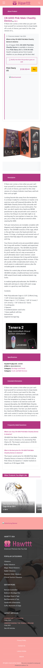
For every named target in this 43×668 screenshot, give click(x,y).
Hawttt (18, 663)
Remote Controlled (10, 590)
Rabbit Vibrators (9, 571)
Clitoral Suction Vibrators (13, 577)
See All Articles (9, 628)
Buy (34, 69)
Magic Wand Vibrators (12, 568)
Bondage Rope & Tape (11, 596)
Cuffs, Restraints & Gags (12, 606)
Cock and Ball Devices (19, 371)
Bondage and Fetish (18, 368)
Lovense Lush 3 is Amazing (13, 618)
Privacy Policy (21, 640)
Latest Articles (21, 651)
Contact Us (21, 646)
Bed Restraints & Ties (11, 599)
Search (21, 656)
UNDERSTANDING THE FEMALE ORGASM (19, 623)
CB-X (6, 509)
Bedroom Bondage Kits (12, 593)
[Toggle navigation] (39, 3)
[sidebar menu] (4, 3)
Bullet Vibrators (9, 565)
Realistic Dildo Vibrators (12, 574)
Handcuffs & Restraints (12, 602)
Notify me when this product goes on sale (23, 61)
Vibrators (7, 561)
